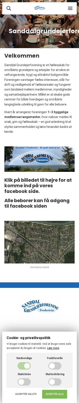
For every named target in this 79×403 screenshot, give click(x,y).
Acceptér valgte (26, 394)
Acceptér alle (55, 394)
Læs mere (53, 348)
